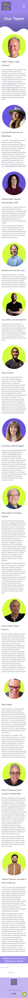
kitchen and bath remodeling (10, 87)
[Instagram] (15, 994)
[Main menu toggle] (24, 6)
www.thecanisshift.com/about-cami (15, 166)
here (16, 237)
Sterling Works (11, 83)
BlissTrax (15, 89)
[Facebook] (13, 994)
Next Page (11, 972)
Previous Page (4, 967)
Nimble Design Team (14, 454)
